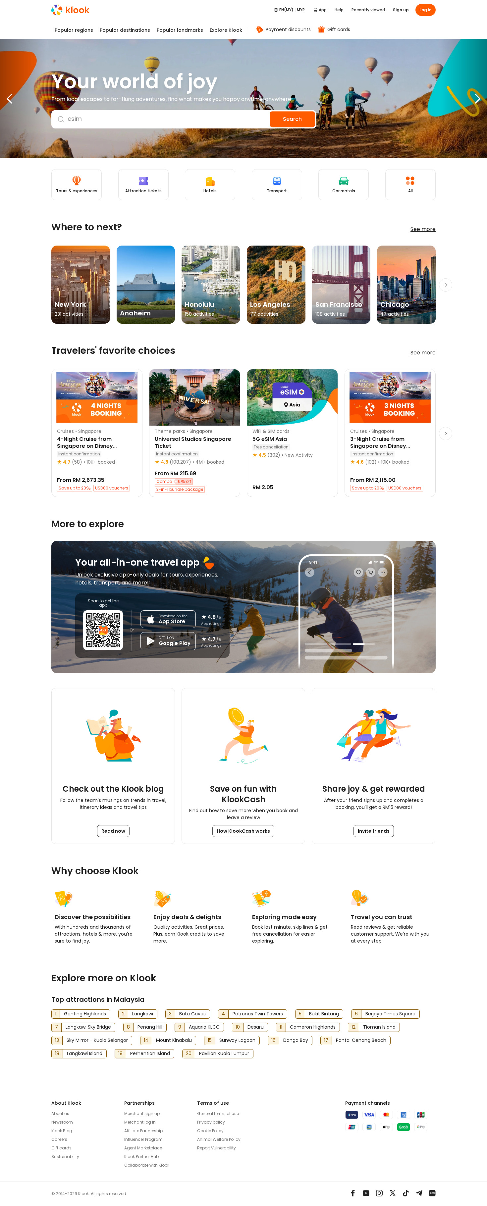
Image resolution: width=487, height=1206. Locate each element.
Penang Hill (149, 1027)
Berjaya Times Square (390, 1013)
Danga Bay (295, 1040)
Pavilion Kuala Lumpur (224, 1053)
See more (423, 229)
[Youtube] (366, 1193)
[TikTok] (406, 1193)
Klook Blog (61, 1131)
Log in (425, 10)
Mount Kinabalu (174, 1040)
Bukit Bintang (324, 1013)
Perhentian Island (150, 1053)
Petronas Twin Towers (258, 1013)
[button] (23, 98)
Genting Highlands (85, 1013)
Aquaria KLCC (204, 1027)
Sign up (401, 10)
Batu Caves (192, 1013)
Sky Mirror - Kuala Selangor (97, 1040)
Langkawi (142, 1013)
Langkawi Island (84, 1053)
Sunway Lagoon (237, 1040)
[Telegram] (419, 1193)
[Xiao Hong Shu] (432, 1193)
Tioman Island (379, 1027)
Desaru (255, 1027)
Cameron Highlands (313, 1027)
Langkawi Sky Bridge (88, 1027)
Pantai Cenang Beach (361, 1040)
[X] (392, 1193)
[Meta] (353, 1193)
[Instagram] (379, 1193)
